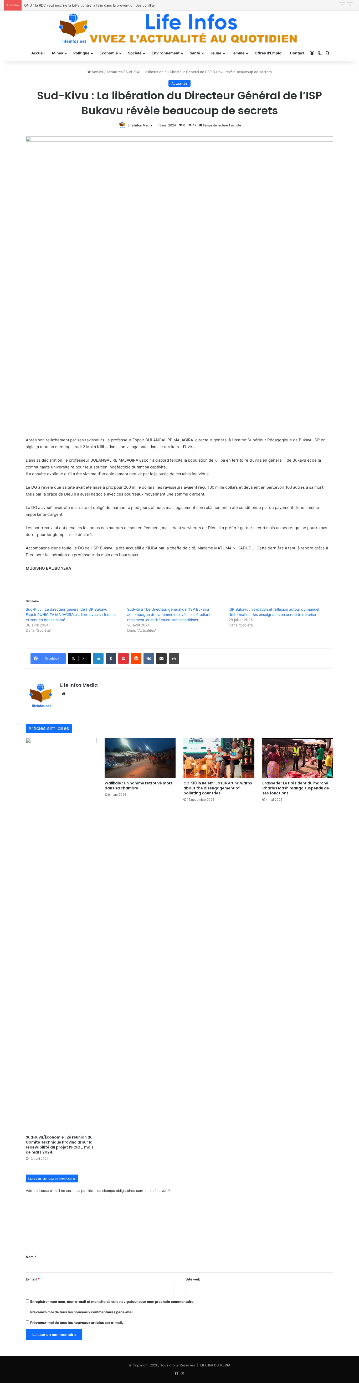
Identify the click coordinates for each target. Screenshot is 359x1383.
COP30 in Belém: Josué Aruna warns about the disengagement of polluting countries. (217, 788)
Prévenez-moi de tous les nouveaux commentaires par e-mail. (82, 1312)
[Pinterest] (123, 658)
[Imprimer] (174, 658)
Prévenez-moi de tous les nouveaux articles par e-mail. (76, 1322)
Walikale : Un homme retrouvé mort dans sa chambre (138, 785)
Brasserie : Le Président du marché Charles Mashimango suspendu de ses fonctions (295, 788)
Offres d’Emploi (269, 53)
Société (134, 53)
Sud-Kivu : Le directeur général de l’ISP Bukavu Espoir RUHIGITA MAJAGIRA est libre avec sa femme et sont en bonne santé (71, 614)
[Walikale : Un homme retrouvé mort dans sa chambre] (140, 758)
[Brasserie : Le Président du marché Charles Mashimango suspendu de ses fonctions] (297, 758)
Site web (193, 1279)
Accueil (38, 53)
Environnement (166, 53)
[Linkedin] (98, 658)
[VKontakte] (148, 658)
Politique (81, 53)
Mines (57, 53)
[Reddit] (136, 658)
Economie (109, 53)
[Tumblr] (111, 658)
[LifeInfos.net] (179, 28)
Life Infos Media (140, 125)
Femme (238, 53)
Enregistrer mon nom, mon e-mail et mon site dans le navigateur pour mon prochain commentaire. (112, 1301)
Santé (195, 53)
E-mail (32, 1279)
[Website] (63, 694)
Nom (31, 1257)
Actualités (114, 72)
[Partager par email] (161, 658)
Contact (297, 53)
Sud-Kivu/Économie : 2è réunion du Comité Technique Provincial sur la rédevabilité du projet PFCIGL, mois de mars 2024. (60, 1145)
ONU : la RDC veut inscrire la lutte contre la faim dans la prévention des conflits (89, 5)
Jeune (215, 53)
